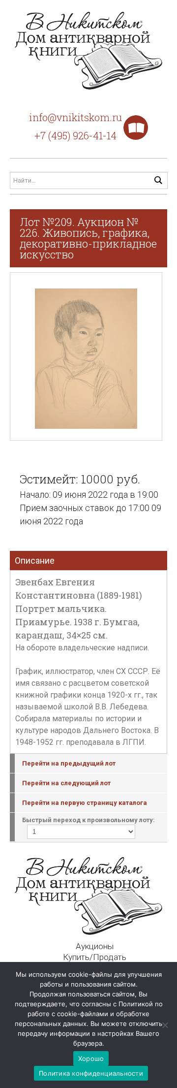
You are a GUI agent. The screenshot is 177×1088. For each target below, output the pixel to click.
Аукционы (95, 946)
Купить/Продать (94, 957)
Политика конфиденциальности (91, 1073)
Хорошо (91, 1058)
